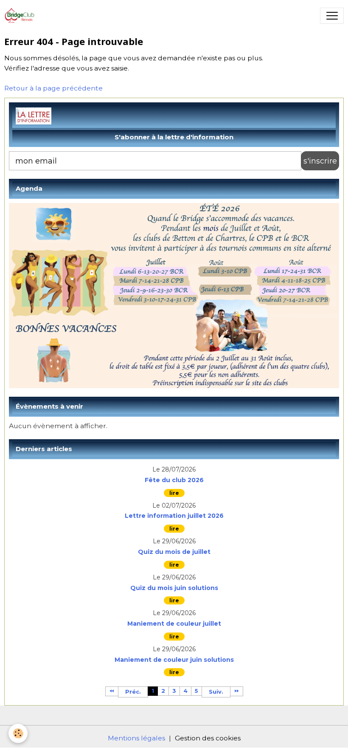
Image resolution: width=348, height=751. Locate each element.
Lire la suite (174, 493)
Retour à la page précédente (53, 88)
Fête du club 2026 (174, 480)
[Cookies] (18, 733)
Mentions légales (136, 738)
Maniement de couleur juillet (174, 623)
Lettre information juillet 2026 (174, 515)
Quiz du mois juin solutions (174, 588)
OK (320, 160)
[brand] (21, 16)
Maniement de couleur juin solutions (174, 659)
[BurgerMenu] (332, 16)
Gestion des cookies (208, 738)
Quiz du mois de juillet (174, 552)
